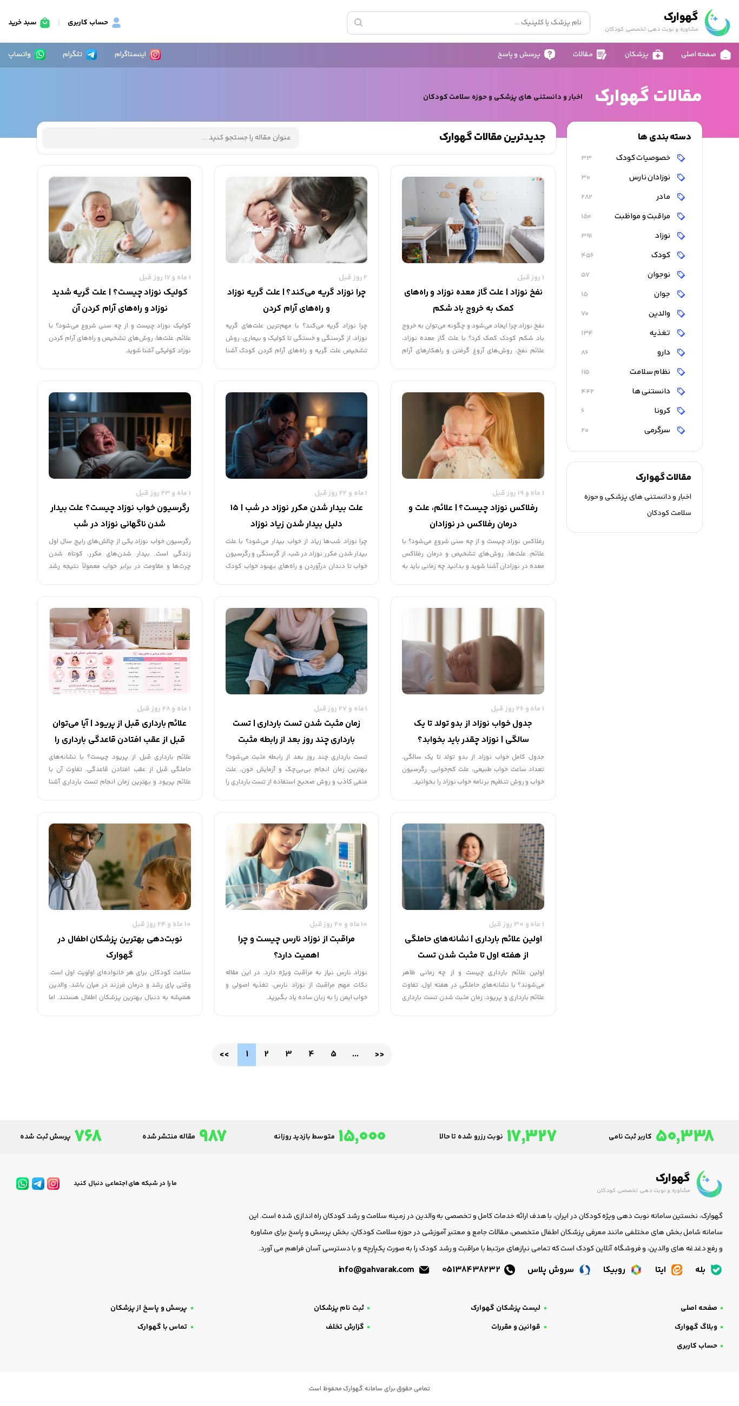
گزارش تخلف (345, 1327)
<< (224, 1054)
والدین (626, 313)
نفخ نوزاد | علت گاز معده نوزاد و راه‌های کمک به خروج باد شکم (473, 301)
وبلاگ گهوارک (696, 1327)
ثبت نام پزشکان (339, 1308)
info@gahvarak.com (378, 1270)
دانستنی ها (626, 391)
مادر (626, 197)
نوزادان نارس (626, 177)
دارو (626, 352)
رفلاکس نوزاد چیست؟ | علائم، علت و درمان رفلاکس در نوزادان (472, 516)
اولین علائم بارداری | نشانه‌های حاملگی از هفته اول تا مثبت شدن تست (473, 947)
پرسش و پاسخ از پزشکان (149, 1308)
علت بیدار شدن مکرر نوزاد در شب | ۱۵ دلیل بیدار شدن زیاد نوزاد (296, 516)
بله (701, 1270)
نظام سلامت (626, 372)
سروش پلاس (551, 1270)
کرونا (626, 411)
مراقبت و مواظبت (626, 216)
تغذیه (626, 333)
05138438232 (472, 1270)
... (355, 1054)
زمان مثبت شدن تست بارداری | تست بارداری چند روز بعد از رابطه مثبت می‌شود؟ (296, 732)
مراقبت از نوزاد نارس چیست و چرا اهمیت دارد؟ (296, 947)
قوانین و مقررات (515, 1327)
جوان (626, 294)
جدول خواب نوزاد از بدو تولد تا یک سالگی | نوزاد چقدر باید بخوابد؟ (473, 732)
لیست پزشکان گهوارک (505, 1308)
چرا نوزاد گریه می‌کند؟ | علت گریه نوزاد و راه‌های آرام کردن (296, 301)
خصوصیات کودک (626, 158)
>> (379, 1054)
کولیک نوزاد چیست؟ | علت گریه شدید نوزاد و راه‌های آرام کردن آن (120, 301)
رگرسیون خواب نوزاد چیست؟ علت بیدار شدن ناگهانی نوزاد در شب (120, 516)
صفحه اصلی (699, 1308)
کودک (626, 255)
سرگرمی (626, 430)
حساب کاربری (697, 1346)
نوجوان (626, 275)
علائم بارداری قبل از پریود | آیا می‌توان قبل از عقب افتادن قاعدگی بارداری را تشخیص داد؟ (119, 732)
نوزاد (626, 236)
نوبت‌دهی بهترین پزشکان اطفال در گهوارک (119, 947)
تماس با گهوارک (162, 1327)
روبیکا (615, 1270)
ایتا (661, 1270)
